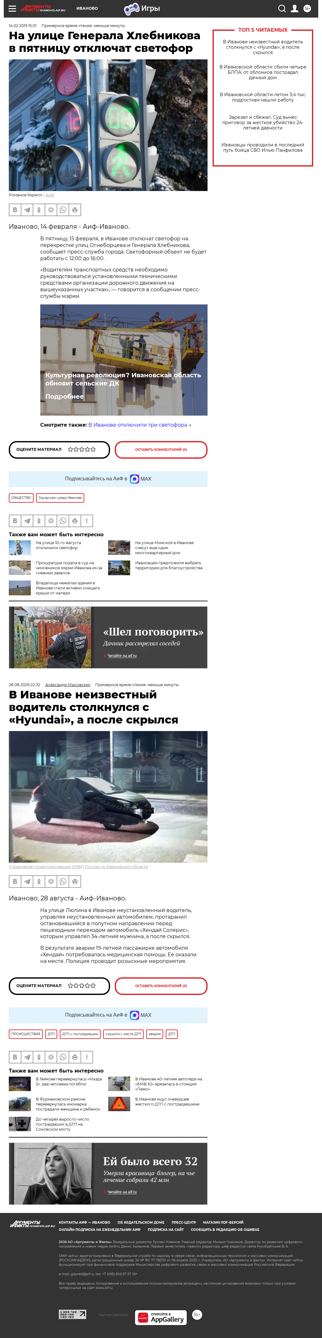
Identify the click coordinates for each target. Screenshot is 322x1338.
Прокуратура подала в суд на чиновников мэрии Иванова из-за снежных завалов (69, 567)
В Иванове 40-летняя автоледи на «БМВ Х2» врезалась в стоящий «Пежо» (168, 1084)
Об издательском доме (141, 1223)
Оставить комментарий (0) (161, 450)
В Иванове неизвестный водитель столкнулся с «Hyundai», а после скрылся (263, 47)
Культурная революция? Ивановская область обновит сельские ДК (123, 379)
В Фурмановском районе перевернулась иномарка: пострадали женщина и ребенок (68, 1104)
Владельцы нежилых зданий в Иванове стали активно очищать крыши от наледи (68, 588)
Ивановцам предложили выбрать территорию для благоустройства (169, 565)
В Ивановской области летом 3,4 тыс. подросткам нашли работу (263, 97)
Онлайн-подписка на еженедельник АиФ (100, 1230)
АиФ (50, 195)
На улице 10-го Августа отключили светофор (58, 545)
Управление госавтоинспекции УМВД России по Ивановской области (78, 866)
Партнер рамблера (113, 1315)
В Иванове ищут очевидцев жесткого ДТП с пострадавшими (167, 1101)
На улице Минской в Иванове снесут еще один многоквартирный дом (164, 547)
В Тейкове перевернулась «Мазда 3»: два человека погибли (69, 1081)
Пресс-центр (184, 1223)
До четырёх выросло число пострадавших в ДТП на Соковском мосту (62, 1124)
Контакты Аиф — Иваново (84, 1223)
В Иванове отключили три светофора (137, 425)
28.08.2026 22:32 (24, 684)
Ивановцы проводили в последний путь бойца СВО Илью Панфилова (262, 147)
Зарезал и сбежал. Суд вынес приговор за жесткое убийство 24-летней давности (262, 123)
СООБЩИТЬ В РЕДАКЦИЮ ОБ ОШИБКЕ (225, 1230)
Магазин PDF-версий (223, 1223)
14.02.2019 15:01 (22, 25)
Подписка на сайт (166, 1230)
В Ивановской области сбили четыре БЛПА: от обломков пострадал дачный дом (263, 72)
